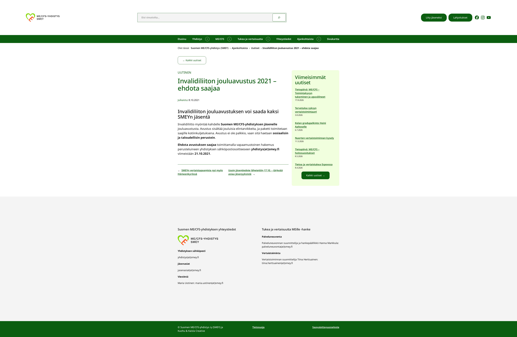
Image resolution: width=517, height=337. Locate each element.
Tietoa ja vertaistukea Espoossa (314, 164)
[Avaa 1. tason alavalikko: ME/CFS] (229, 39)
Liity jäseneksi (434, 17)
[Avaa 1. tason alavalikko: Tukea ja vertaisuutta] (268, 39)
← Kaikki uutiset (192, 60)
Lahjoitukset (460, 17)
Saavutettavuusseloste (325, 327)
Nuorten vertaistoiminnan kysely (314, 138)
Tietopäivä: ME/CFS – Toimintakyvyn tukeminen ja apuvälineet (310, 93)
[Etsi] (279, 17)
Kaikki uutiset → (315, 175)
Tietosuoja (258, 327)
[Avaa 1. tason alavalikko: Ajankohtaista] (319, 39)
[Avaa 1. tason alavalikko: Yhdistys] (207, 39)
